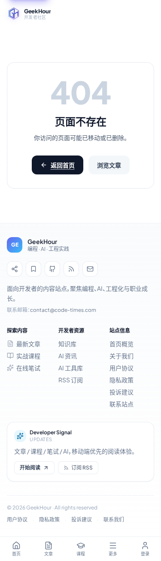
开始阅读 (30, 467)
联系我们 (113, 519)
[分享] (14, 269)
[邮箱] (90, 269)
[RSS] (71, 269)
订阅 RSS (82, 467)
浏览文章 (109, 165)
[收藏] (33, 269)
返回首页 (63, 165)
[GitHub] (52, 269)
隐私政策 (49, 519)
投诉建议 (81, 519)
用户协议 (17, 519)
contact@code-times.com (63, 310)
